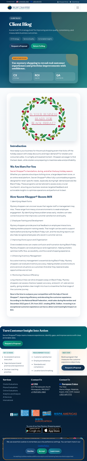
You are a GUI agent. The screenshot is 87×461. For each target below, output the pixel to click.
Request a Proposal (19, 46)
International (8, 400)
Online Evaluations (10, 390)
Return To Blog (39, 46)
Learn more (55, 451)
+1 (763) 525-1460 (24, 1)
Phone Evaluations (10, 387)
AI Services (7, 397)
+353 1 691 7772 (37, 1)
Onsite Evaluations (10, 384)
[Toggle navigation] (77, 7)
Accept (42, 451)
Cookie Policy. (43, 446)
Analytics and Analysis (11, 394)
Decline (30, 451)
